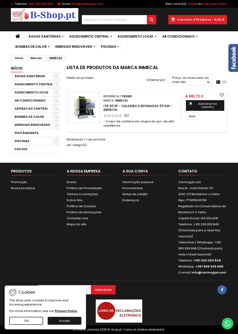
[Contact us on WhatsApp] (227, 323)
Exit (26, 320)
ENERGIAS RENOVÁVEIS (73, 46)
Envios (71, 182)
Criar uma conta (214, 4)
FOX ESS (21, 149)
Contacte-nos (77, 218)
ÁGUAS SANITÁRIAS (45, 36)
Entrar (192, 4)
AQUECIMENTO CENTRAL (89, 36)
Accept (64, 320)
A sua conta (135, 171)
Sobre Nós (75, 200)
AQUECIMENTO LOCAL (136, 36)
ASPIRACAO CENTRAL (31, 108)
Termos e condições (82, 194)
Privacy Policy (66, 311)
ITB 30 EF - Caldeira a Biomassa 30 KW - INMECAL (137, 108)
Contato (187, 171)
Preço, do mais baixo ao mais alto (191, 80)
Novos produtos (23, 188)
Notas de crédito (135, 194)
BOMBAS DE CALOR (31, 46)
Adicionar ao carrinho (203, 105)
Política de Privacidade (84, 188)
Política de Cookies (81, 206)
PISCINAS (108, 46)
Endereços (130, 200)
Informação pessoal (137, 182)
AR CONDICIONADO (178, 36)
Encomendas (132, 188)
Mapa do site (76, 224)
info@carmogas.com (87, 4)
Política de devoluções (84, 212)
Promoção (19, 182)
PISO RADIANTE (26, 133)
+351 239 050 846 (40, 4)
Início (17, 68)
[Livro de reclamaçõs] (119, 311)
